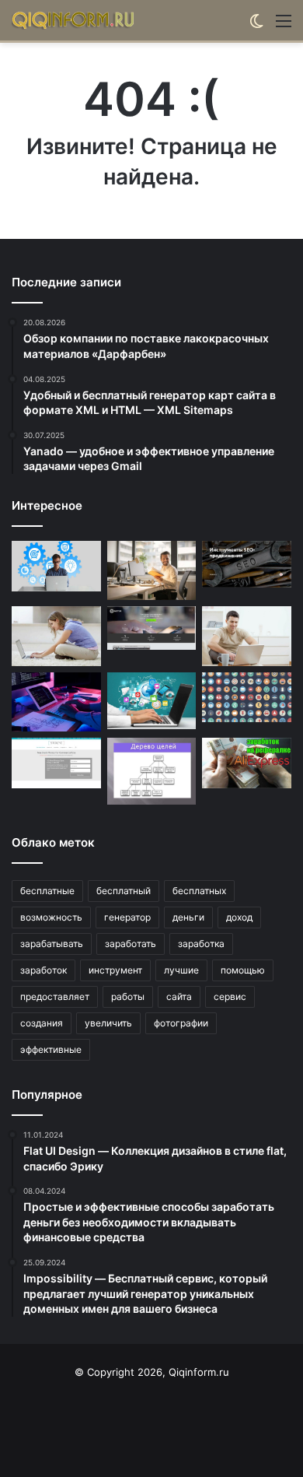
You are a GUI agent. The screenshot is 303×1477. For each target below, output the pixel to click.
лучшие (181, 970)
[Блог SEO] (74, 20)
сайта (179, 996)
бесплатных (199, 890)
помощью (243, 970)
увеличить (108, 1023)
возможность (51, 917)
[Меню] (283, 26)
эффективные (51, 1049)
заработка (201, 943)
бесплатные (47, 890)
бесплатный (123, 890)
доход (239, 917)
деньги (188, 917)
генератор (127, 917)
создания (41, 1023)
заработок (43, 970)
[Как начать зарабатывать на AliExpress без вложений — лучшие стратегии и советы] (246, 763)
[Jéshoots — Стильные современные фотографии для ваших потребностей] (152, 570)
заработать (130, 943)
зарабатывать (51, 943)
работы (128, 996)
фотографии (181, 1023)
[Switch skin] (256, 26)
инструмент (115, 970)
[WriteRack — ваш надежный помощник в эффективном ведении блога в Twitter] (152, 700)
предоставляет (54, 996)
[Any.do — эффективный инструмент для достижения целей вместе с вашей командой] (152, 771)
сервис (230, 996)
